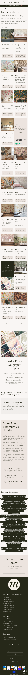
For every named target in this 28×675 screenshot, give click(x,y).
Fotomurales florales (14, 513)
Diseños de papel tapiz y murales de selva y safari (14, 526)
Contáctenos (6, 597)
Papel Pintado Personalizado (10, 621)
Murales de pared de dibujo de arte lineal (14, 531)
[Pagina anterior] (2, 323)
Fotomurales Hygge (22, 522)
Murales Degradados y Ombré (8, 522)
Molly (17, 45)
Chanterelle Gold (19, 220)
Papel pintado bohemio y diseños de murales (14, 503)
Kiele (17, 249)
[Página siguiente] (25, 323)
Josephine (5, 45)
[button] (1, 2)
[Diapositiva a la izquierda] (10, 416)
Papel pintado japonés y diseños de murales (14, 524)
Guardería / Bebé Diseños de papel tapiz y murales (14, 541)
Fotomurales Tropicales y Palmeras (14, 551)
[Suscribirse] (23, 572)
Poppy (4, 106)
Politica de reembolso (8, 605)
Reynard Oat (6, 220)
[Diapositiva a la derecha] (17, 416)
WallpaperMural (15, 674)
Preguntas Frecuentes (8, 601)
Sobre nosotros (7, 599)
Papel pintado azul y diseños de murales (14, 501)
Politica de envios (7, 629)
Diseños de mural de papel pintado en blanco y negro (14, 498)
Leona (17, 277)
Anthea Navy (19, 106)
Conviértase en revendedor (9, 639)
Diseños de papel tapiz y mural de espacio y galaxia (14, 548)
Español (13, 661)
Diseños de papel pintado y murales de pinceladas (14, 506)
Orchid (4, 134)
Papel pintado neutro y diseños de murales (14, 538)
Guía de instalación (8, 627)
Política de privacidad (8, 607)
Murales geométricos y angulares (14, 519)
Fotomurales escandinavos (14, 546)
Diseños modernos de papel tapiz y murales (14, 536)
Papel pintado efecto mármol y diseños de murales (14, 534)
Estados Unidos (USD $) (13, 654)
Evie (16, 192)
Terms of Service (7, 603)
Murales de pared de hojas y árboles (14, 529)
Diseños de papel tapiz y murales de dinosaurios (14, 508)
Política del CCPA (7, 611)
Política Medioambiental (9, 609)
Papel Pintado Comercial (9, 637)
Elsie (3, 75)
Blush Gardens (18, 163)
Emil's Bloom (6, 192)
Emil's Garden (4, 163)
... (1, 8)
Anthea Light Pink (6, 308)
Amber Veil (19, 307)
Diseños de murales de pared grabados (14, 510)
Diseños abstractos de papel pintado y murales (14, 496)
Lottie (4, 249)
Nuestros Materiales (8, 623)
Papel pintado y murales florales (12, 8)
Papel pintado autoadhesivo (10, 625)
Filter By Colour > (5, 27)
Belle (17, 75)
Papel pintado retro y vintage (14, 543)
